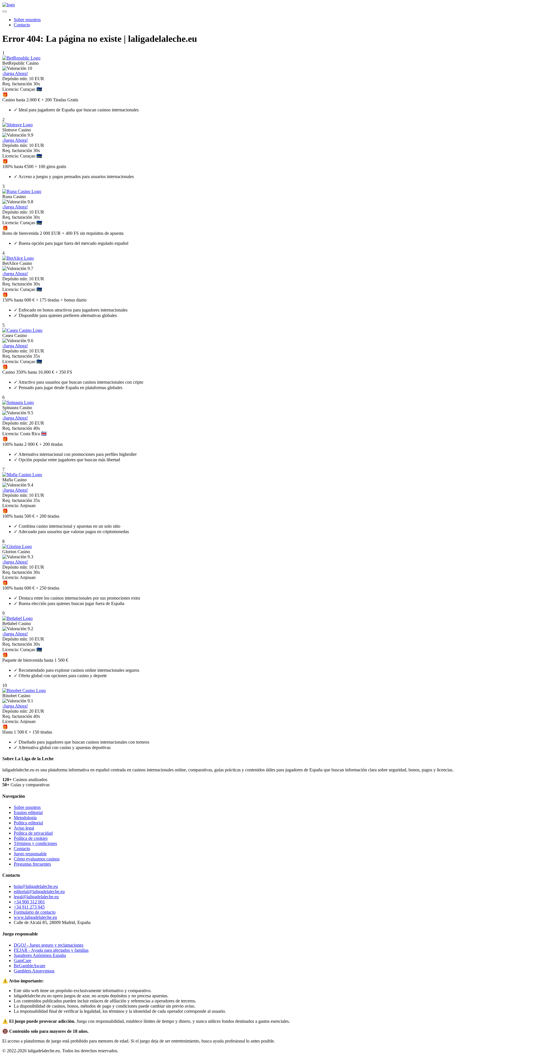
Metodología (25, 817)
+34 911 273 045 (29, 907)
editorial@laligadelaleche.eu (39, 891)
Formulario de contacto (35, 912)
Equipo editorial (28, 812)
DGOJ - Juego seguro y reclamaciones (48, 945)
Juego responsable (30, 853)
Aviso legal (24, 827)
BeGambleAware (29, 965)
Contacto (22, 24)
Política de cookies (31, 838)
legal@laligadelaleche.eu (36, 896)
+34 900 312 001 (29, 901)
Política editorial (28, 822)
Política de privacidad (33, 833)
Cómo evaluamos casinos (37, 858)
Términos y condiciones (35, 843)
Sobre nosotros (27, 19)
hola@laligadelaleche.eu (36, 886)
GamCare (22, 960)
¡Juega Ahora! (15, 73)
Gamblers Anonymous (34, 970)
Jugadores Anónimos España (40, 955)
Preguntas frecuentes (32, 864)
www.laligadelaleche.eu (35, 917)
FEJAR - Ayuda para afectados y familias (51, 950)
